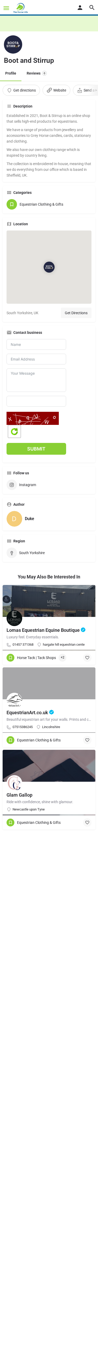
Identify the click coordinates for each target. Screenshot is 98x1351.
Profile (10, 73)
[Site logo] (21, 8)
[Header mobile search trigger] (92, 7)
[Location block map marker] (48, 266)
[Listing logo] (13, 44)
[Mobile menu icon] (6, 8)
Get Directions (76, 313)
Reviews (36, 73)
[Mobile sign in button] (80, 7)
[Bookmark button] (87, 658)
